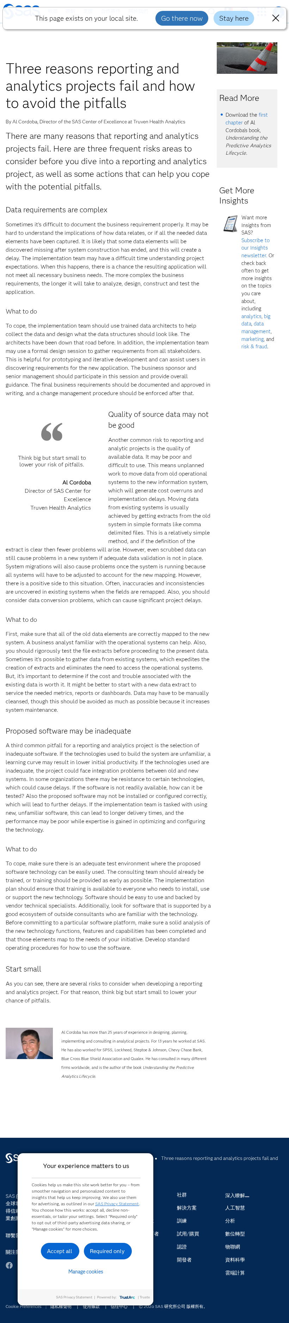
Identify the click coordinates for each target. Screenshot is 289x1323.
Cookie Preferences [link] (24, 1306)
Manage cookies (85, 1272)
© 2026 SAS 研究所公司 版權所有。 (173, 1306)
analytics (251, 316)
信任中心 (119, 1306)
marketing (252, 339)
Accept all (59, 1251)
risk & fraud (254, 346)
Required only (107, 1251)
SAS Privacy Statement (117, 1203)
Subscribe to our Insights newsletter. (255, 248)
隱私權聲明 (61, 1306)
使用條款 (91, 1306)
